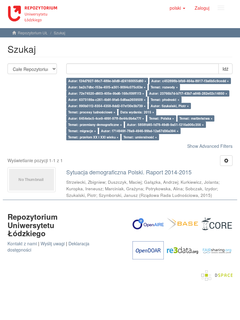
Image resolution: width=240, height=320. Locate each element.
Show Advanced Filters (209, 146)
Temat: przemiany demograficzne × (95, 124)
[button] (177, 8)
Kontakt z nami (22, 243)
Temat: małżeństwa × (195, 118)
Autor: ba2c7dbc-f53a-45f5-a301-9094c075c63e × (107, 87)
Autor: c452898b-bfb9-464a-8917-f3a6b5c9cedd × (190, 80)
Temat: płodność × (165, 99)
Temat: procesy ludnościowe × (91, 112)
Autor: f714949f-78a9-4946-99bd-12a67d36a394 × (139, 130)
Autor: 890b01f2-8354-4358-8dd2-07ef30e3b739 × (107, 105)
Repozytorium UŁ (33, 32)
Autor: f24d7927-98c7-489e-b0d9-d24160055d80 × (107, 80)
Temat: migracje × (82, 130)
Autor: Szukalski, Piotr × (170, 105)
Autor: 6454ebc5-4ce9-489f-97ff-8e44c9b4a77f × (106, 118)
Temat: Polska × (161, 118)
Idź (225, 69)
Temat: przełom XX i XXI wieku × (93, 137)
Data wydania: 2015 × (137, 112)
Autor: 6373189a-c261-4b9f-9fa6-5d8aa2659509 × (107, 99)
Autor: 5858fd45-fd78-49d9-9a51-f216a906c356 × (165, 124)
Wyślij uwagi (53, 243)
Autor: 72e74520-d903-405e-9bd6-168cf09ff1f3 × (106, 93)
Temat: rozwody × (164, 87)
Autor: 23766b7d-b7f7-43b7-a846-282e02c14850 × (188, 93)
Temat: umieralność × (140, 137)
